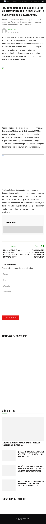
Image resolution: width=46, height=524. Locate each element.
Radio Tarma (12, 29)
